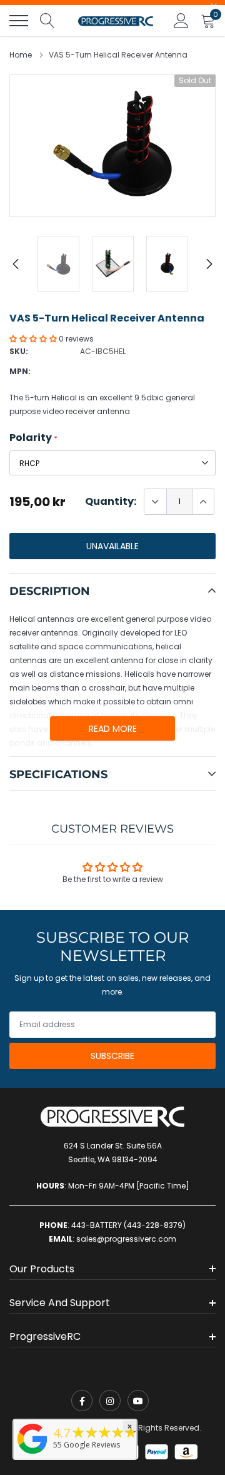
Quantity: (110, 502)
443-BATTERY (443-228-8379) (128, 1225)
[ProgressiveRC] (32, 1454)
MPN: (20, 371)
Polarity (33, 438)
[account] (181, 20)
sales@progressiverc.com (126, 1239)
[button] (34, 338)
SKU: (18, 351)
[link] (81, 1400)
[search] (47, 20)
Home (20, 54)
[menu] (18, 20)
